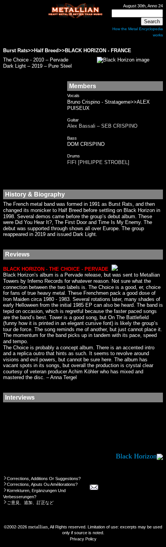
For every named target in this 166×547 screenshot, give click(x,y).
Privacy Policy (83, 539)
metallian (38, 527)
